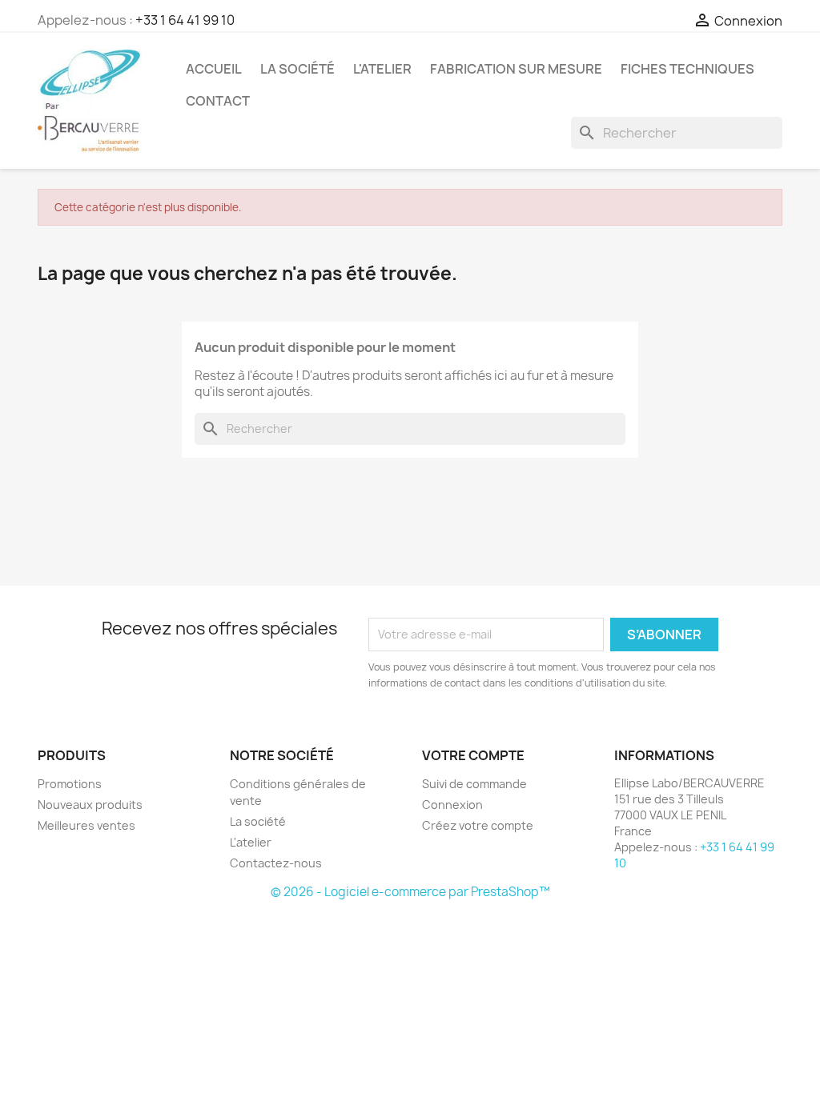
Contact (218, 101)
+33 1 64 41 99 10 (185, 20)
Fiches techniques (687, 69)
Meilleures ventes (86, 825)
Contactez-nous (276, 863)
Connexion (452, 804)
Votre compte (473, 755)
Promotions (70, 783)
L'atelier (382, 69)
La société (297, 69)
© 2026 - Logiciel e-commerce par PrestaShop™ (410, 891)
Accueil (214, 69)
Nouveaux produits (90, 804)
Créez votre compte (477, 825)
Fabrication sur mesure (516, 69)
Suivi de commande (474, 783)
